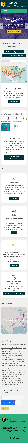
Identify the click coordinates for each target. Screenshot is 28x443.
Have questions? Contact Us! (7, 425)
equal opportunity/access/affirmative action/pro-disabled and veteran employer (13, 433)
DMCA (10, 431)
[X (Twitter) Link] (14, 438)
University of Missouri (17, 430)
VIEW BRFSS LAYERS (14, 31)
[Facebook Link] (10, 438)
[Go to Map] (11, 350)
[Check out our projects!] (14, 320)
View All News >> (21, 386)
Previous (1, 26)
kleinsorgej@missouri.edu (10, 428)
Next (26, 26)
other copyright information (20, 431)
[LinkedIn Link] (17, 438)
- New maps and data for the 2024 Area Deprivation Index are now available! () (13, 361)
